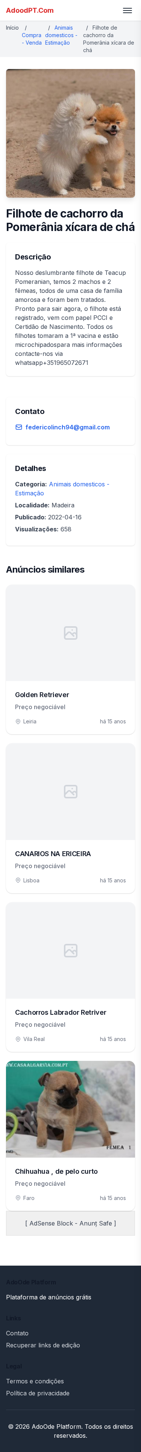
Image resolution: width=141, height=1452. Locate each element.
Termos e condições (35, 1381)
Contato (17, 1333)
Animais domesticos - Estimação (61, 35)
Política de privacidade (38, 1393)
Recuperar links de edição (43, 1345)
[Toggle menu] (127, 10)
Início (12, 27)
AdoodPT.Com (30, 10)
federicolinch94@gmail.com (68, 427)
